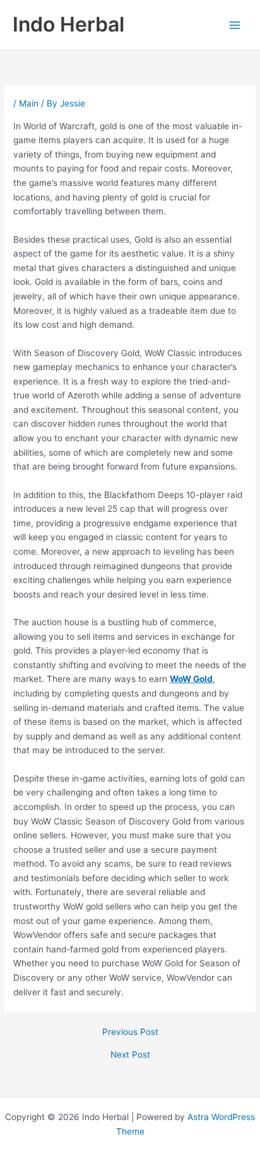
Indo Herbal (68, 24)
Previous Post (130, 1032)
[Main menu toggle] (235, 25)
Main (28, 103)
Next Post (130, 1055)
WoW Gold (191, 679)
